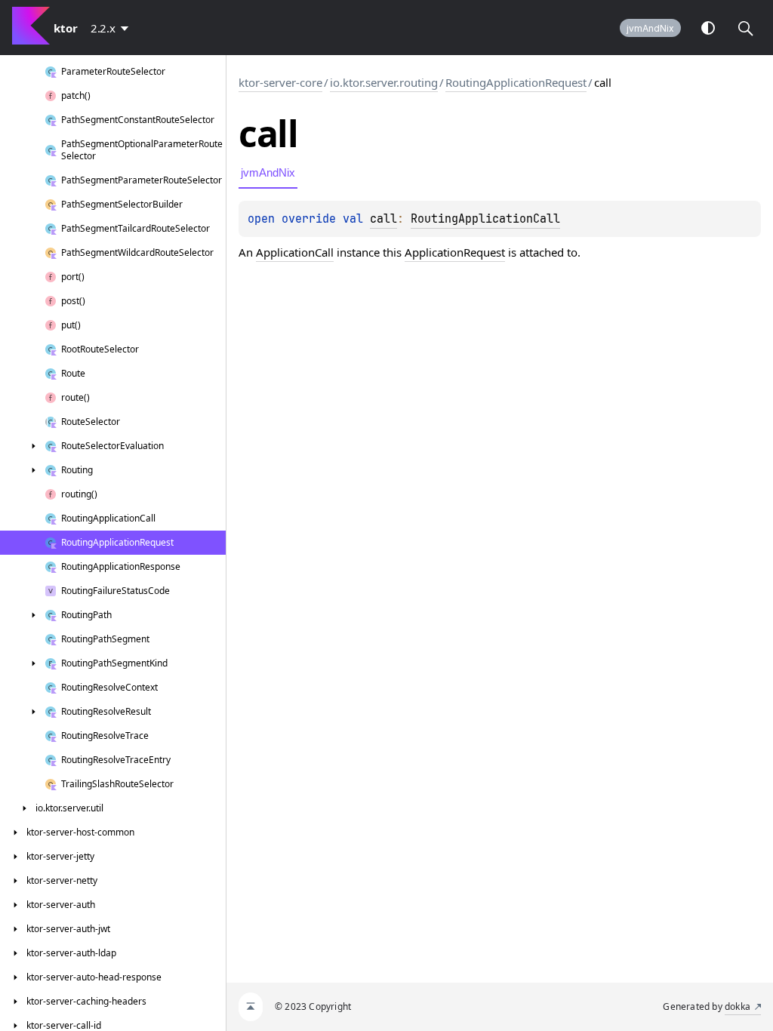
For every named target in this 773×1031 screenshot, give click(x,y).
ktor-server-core (280, 82)
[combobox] (112, 28)
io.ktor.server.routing (384, 82)
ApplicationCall (295, 252)
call (383, 218)
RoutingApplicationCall (485, 218)
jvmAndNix (650, 28)
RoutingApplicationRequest (516, 82)
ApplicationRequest (455, 252)
